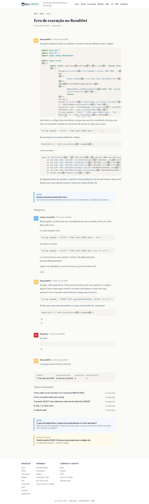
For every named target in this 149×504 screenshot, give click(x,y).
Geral (83, 4)
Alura (62, 468)
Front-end (25, 474)
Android (124, 4)
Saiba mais (73, 501)
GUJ (35, 14)
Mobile (101, 4)
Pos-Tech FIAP (42, 481)
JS (112, 4)
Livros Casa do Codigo (45, 484)
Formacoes (40, 471)
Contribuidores (83, 501)
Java (77, 4)
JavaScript (25, 484)
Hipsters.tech (65, 481)
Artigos (39, 474)
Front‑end (91, 4)
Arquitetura (25, 494)
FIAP (62, 474)
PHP (117, 4)
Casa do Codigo (66, 477)
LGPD (93, 501)
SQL (107, 4)
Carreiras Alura (42, 468)
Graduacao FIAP (42, 477)
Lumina (63, 471)
